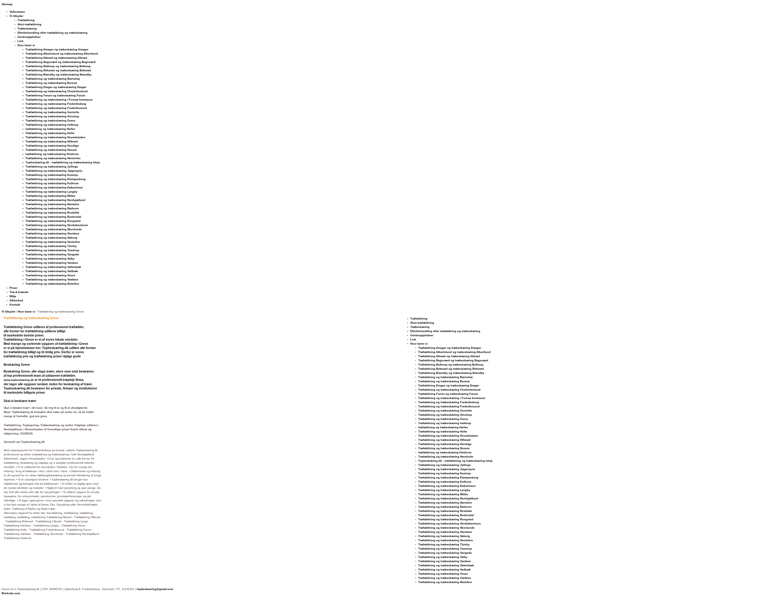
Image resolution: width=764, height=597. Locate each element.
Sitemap (7, 4)
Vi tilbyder (8, 311)
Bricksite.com (11, 593)
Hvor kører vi (26, 311)
